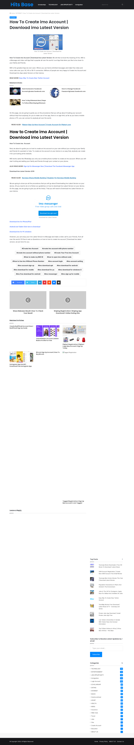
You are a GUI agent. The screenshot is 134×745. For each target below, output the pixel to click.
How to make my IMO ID (34, 257)
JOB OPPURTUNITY (66, 4)
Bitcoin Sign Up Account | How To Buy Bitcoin (48, 353)
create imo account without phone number (34, 253)
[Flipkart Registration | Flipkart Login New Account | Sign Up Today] (74, 333)
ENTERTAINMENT (96, 672)
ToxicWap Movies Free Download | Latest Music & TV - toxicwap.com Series (109, 606)
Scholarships (42, 4)
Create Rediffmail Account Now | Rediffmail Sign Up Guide (21, 327)
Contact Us (120, 741)
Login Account (95, 681)
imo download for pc (46, 270)
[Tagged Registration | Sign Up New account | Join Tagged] (74, 425)
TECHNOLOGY (53, 4)
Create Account (96, 725)
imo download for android (68, 265)
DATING (93, 687)
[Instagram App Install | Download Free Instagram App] (21, 357)
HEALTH (93, 703)
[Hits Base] (22, 4)
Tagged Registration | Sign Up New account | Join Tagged (73, 502)
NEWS (93, 706)
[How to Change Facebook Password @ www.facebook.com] (54, 93)
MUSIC (93, 694)
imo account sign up (26, 265)
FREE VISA (94, 713)
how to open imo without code (59, 257)
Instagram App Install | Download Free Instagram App (21, 365)
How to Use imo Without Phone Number (29, 261)
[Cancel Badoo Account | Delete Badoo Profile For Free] (48, 331)
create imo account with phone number (58, 248)
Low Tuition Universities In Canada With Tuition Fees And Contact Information (109, 622)
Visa (92, 722)
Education (94, 728)
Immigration (79, 4)
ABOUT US (94, 732)
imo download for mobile (24, 270)
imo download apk (46, 265)
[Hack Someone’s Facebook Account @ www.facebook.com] (15, 91)
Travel (93, 716)
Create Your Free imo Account (67, 253)
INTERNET (19, 13)
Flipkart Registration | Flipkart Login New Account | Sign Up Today (73, 346)
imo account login (56, 261)
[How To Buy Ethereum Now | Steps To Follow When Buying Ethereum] (15, 102)
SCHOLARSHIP (96, 684)
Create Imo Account (30, 248)
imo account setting (75, 261)
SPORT (93, 700)
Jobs (92, 719)
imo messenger (51, 274)
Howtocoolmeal (96, 697)
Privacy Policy (103, 741)
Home (13, 13)
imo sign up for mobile (70, 274)
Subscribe (96, 654)
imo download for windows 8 (70, 270)
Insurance (94, 710)
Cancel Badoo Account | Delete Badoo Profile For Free (47, 339)
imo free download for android (28, 274)
